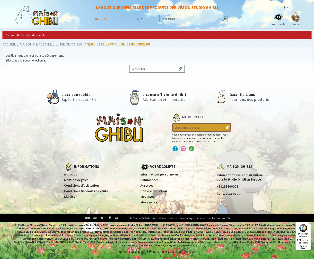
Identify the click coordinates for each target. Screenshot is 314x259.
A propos (70, 174)
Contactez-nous (228, 193)
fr (285, 7)
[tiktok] (191, 149)
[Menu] (309, 224)
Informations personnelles (159, 174)
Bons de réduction (153, 191)
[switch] (303, 247)
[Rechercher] (224, 18)
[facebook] (175, 149)
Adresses (146, 185)
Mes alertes (148, 202)
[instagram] (183, 149)
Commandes (149, 180)
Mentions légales (76, 180)
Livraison (70, 196)
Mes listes (147, 196)
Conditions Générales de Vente (86, 191)
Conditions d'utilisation (81, 185)
